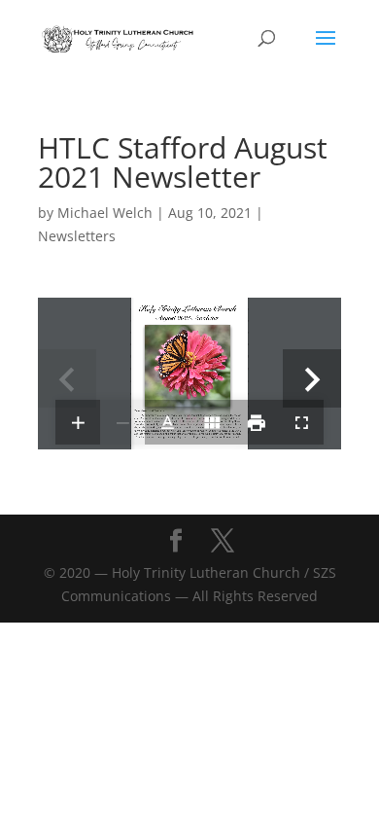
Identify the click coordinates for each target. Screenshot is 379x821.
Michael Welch (105, 212)
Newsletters (77, 236)
